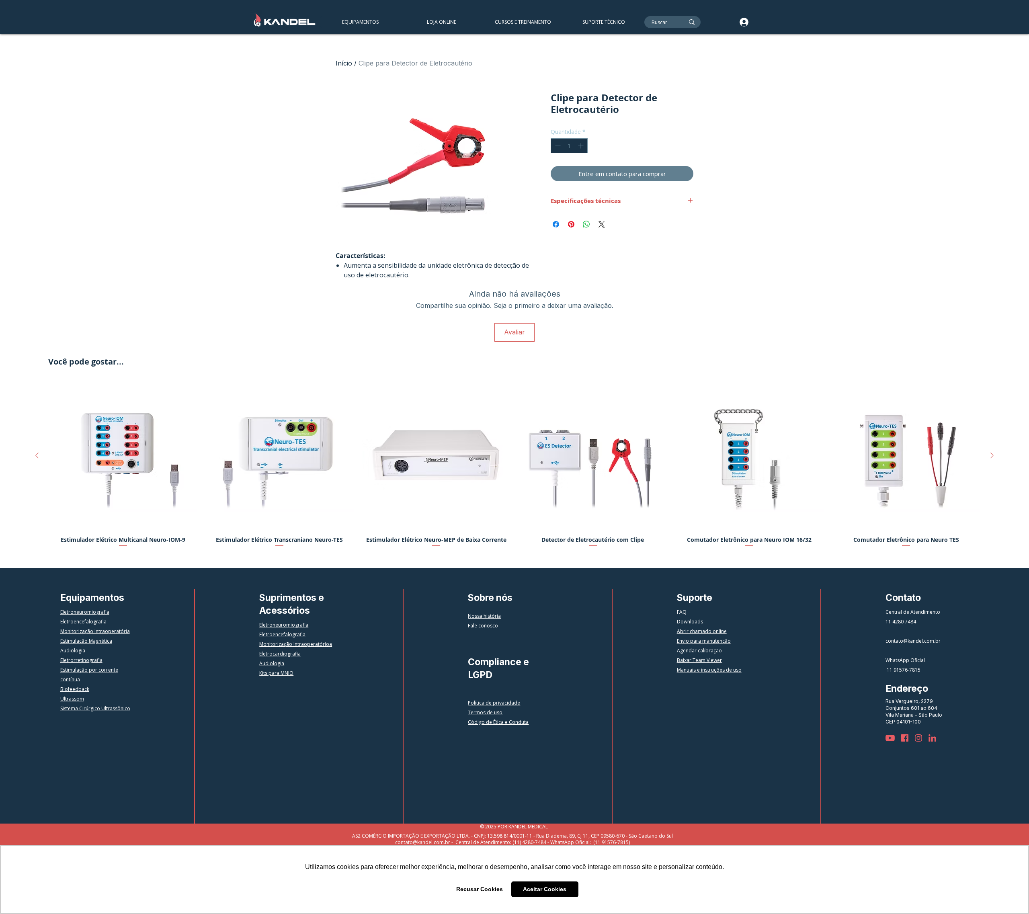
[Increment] (581, 146)
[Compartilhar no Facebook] (556, 224)
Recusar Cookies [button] (479, 889)
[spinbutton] (569, 146)
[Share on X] (602, 224)
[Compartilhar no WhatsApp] (586, 224)
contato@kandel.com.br (913, 640)
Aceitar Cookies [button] (544, 889)
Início (344, 63)
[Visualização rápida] (123, 455)
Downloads (690, 621)
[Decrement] (557, 146)
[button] (522, 22)
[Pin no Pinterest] (571, 224)
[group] (514, 468)
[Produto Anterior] (37, 455)
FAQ (682, 612)
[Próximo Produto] (992, 455)
